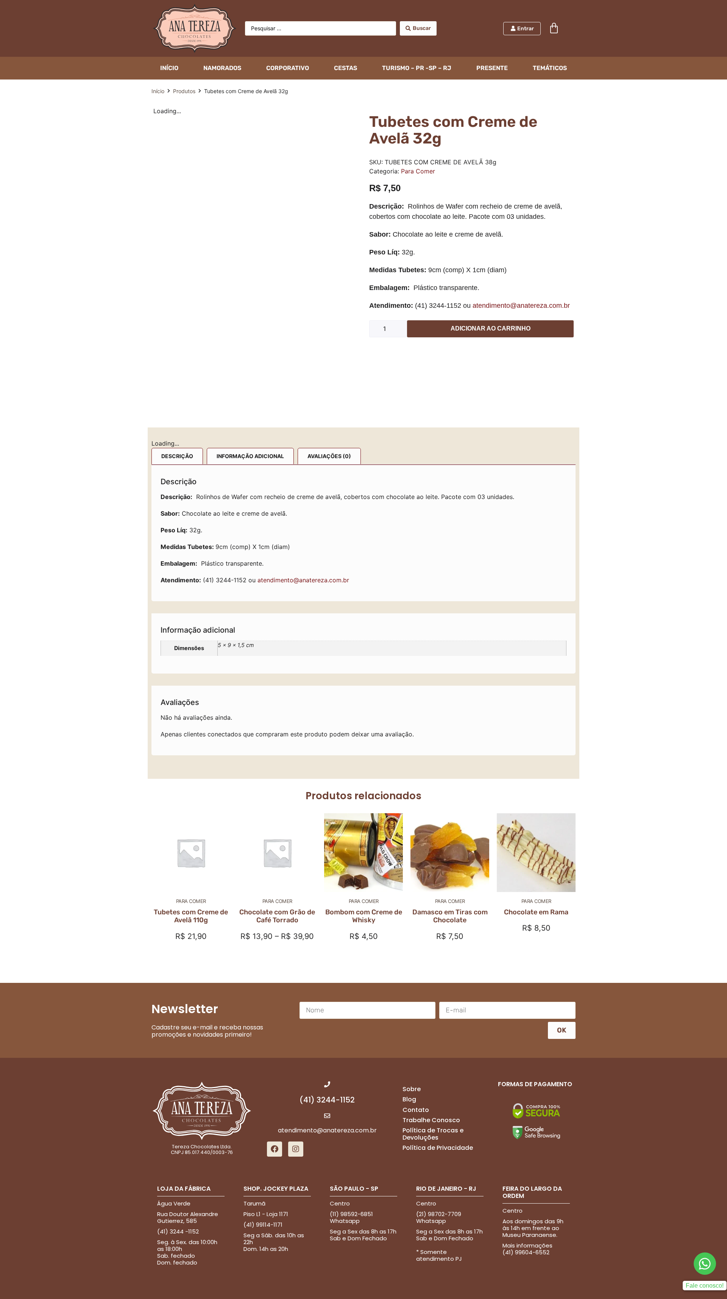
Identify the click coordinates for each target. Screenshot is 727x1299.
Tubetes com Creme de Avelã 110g (191, 916)
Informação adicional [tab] (250, 456)
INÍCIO (169, 68)
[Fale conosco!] (705, 1263)
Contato (416, 1110)
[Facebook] (274, 1149)
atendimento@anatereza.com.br (521, 305)
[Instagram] (295, 1149)
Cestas (345, 68)
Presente (492, 68)
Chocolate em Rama (536, 912)
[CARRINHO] (554, 28)
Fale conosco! (705, 1285)
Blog (409, 1099)
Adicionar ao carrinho (490, 328)
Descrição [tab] (177, 456)
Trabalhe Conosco (431, 1120)
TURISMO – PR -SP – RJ (416, 68)
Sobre (412, 1089)
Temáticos (550, 68)
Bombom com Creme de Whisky (363, 916)
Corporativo (287, 68)
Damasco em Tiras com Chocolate (450, 916)
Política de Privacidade (438, 1147)
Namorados (222, 68)
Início (157, 91)
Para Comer (418, 171)
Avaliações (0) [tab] (329, 456)
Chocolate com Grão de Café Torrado (277, 916)
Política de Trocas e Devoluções (433, 1134)
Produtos (184, 91)
